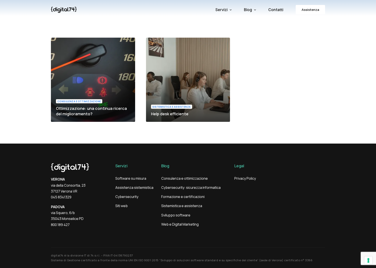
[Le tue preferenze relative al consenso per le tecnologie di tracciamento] (368, 260)
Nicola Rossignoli (69, 121)
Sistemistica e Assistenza (171, 107)
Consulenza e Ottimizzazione (79, 101)
